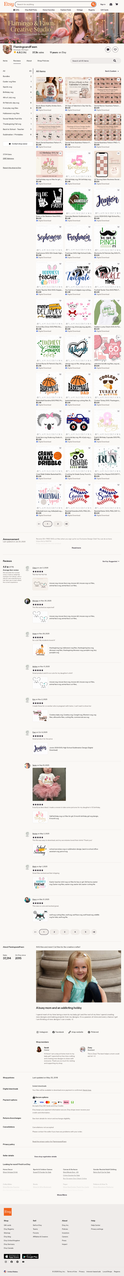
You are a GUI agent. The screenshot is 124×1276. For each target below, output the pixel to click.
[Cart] (117, 4)
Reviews (17, 61)
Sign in (102, 4)
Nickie (34, 834)
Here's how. (87, 1090)
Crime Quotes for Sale (71, 1175)
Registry (92, 10)
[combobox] (52, 4)
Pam (34, 732)
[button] (108, 49)
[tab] (18, 71)
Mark (34, 866)
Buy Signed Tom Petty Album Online (16, 1190)
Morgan (35, 601)
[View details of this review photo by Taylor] (49, 784)
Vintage (80, 10)
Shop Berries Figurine (11, 1187)
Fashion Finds (66, 10)
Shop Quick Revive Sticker (73, 1190)
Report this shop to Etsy (12, 168)
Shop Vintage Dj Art (10, 1172)
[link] (39, 524)
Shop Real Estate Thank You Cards (76, 1187)
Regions (117, 1272)
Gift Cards (104, 10)
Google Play (30, 1256)
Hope (34, 634)
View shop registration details (45, 1157)
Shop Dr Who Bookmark (42, 1187)
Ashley (35, 666)
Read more (76, 548)
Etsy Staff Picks (31, 10)
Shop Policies (43, 61)
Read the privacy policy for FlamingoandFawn (49, 1141)
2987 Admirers (8, 158)
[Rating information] (14, 52)
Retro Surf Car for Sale (101, 1172)
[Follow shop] (115, 49)
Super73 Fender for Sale (42, 1172)
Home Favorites (49, 10)
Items (5, 61)
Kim (33, 699)
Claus (34, 568)
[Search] (93, 4)
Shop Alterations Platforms (103, 1187)
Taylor (34, 765)
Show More (62, 1195)
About (29, 61)
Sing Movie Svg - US (70, 1172)
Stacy (34, 899)
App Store (12, 1256)
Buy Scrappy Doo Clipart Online (75, 1178)
